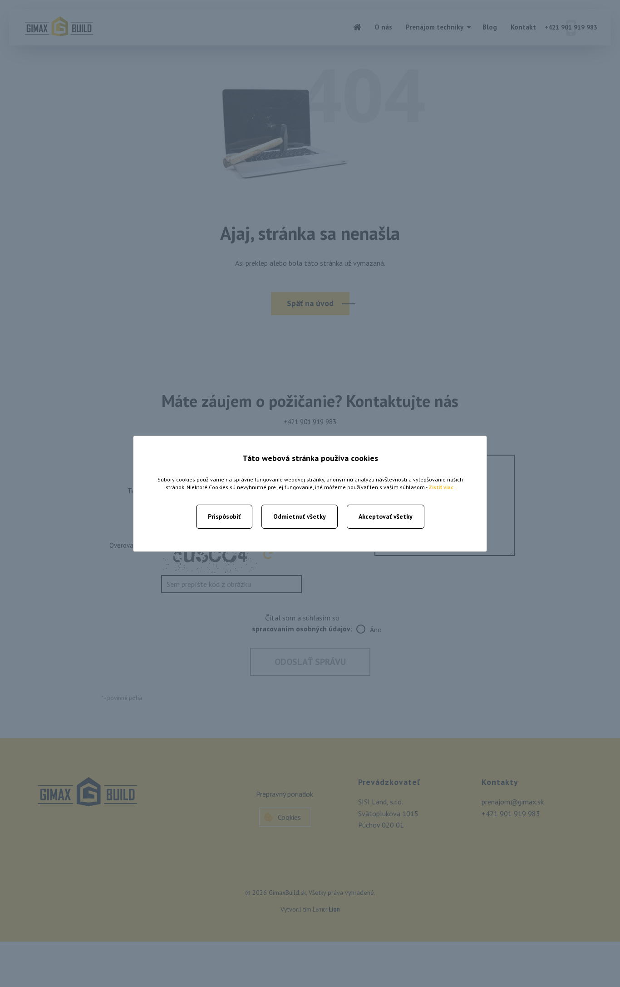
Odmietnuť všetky (299, 516)
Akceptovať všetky (386, 516)
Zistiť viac (440, 487)
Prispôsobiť (224, 516)
